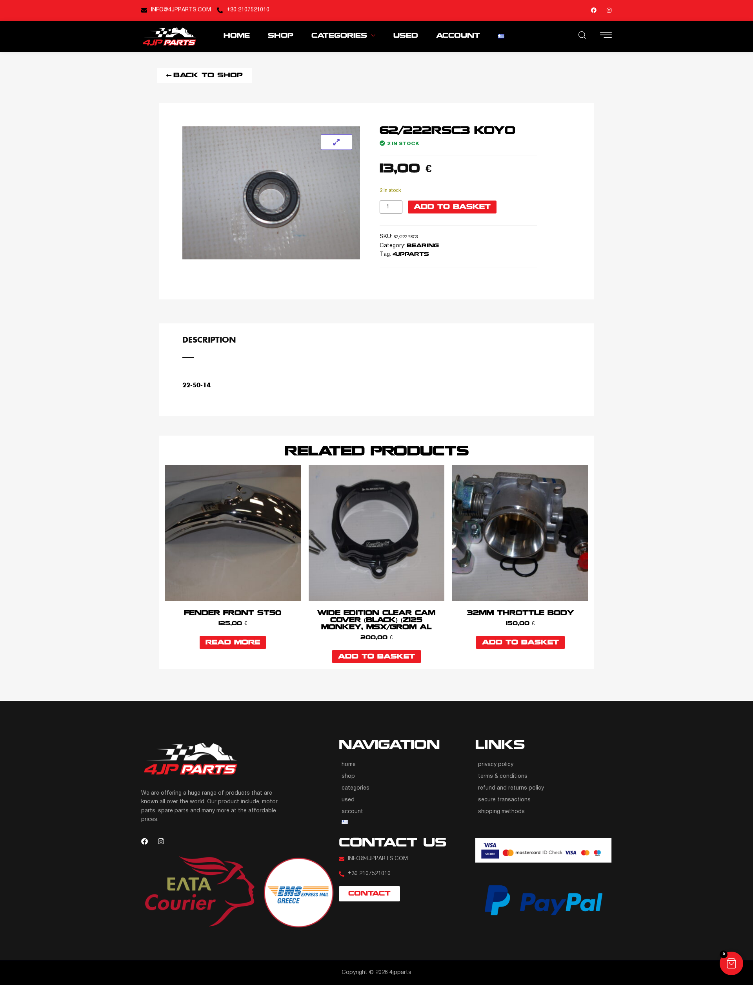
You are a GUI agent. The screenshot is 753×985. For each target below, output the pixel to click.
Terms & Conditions (502, 776)
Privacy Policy (495, 764)
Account (458, 36)
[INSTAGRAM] (609, 10)
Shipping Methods (501, 811)
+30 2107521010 (248, 10)
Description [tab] (209, 339)
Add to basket (452, 207)
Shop (280, 36)
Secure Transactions (504, 800)
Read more (233, 643)
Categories (339, 36)
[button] (731, 963)
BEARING (423, 246)
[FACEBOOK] (594, 10)
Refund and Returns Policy (511, 788)
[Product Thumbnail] (336, 142)
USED (405, 36)
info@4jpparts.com (181, 10)
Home (237, 36)
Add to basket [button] (376, 657)
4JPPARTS (411, 254)
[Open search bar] (582, 35)
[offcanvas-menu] (606, 35)
